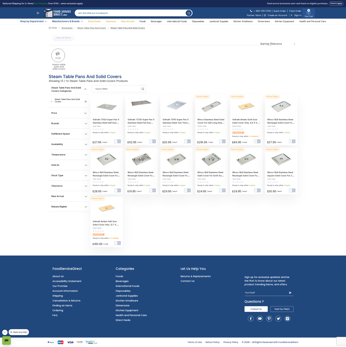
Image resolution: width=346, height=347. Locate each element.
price (54, 113)
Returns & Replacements (196, 276)
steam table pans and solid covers (128, 28)
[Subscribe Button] (290, 292)
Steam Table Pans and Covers (91, 28)
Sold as (55, 165)
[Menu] (38, 13)
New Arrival (57, 196)
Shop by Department (32, 21)
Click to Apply (336, 4)
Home (54, 28)
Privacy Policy (230, 342)
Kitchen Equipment (284, 21)
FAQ (54, 315)
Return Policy (213, 342)
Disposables (198, 21)
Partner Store (254, 15)
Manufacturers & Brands (66, 21)
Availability (57, 144)
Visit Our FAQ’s (282, 309)
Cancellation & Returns (66, 300)
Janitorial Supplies (218, 21)
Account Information (65, 291)
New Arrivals (127, 21)
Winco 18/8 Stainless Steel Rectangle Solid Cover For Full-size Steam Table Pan (280, 122)
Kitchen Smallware (243, 21)
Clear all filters (63, 37)
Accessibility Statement (66, 281)
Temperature (58, 154)
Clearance (111, 21)
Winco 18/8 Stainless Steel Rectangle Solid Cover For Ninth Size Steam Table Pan (141, 175)
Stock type (57, 175)
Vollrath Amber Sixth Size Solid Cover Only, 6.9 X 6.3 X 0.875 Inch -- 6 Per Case (245, 122)
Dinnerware (264, 21)
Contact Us (187, 281)
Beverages (156, 21)
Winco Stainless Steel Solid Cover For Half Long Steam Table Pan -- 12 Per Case (210, 122)
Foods (142, 21)
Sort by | (265, 43)
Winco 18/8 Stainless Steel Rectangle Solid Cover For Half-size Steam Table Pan (106, 175)
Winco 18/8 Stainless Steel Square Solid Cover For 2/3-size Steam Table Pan (281, 175)
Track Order (295, 11)
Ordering (57, 310)
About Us (58, 276)
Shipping (57, 295)
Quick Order (280, 11)
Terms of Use (194, 342)
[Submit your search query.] (189, 13)
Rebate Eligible (59, 206)
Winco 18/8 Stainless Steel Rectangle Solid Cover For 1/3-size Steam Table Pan (245, 175)
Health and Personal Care (312, 21)
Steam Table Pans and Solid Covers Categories (66, 89)
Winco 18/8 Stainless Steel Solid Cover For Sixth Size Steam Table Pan (210, 175)
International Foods (177, 21)
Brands (55, 123)
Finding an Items (62, 305)
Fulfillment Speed (60, 133)
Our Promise (59, 286)
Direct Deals (94, 21)
